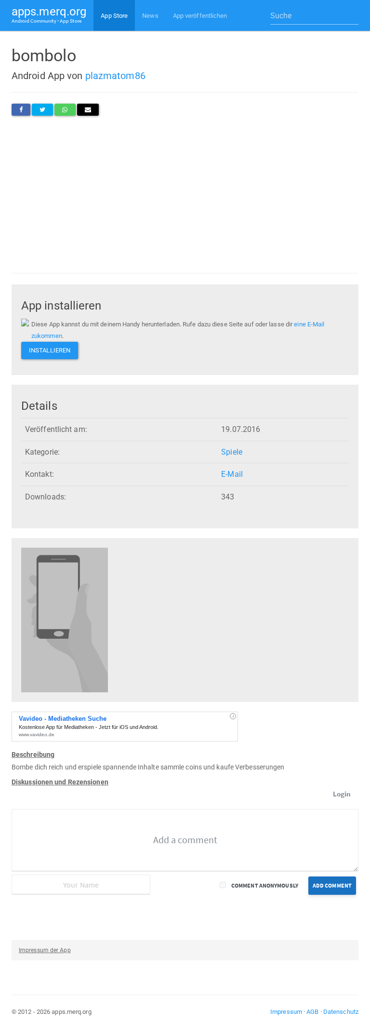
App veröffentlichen (200, 15)
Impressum (286, 1011)
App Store (114, 15)
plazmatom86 (115, 75)
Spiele (231, 452)
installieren (49, 350)
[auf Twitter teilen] (42, 110)
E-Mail (232, 474)
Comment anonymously (264, 885)
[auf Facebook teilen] (21, 110)
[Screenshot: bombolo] (64, 619)
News (150, 15)
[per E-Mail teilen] (88, 110)
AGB (312, 1011)
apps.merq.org (49, 14)
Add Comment (332, 885)
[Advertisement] (185, 194)
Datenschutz (340, 1011)
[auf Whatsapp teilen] (64, 110)
